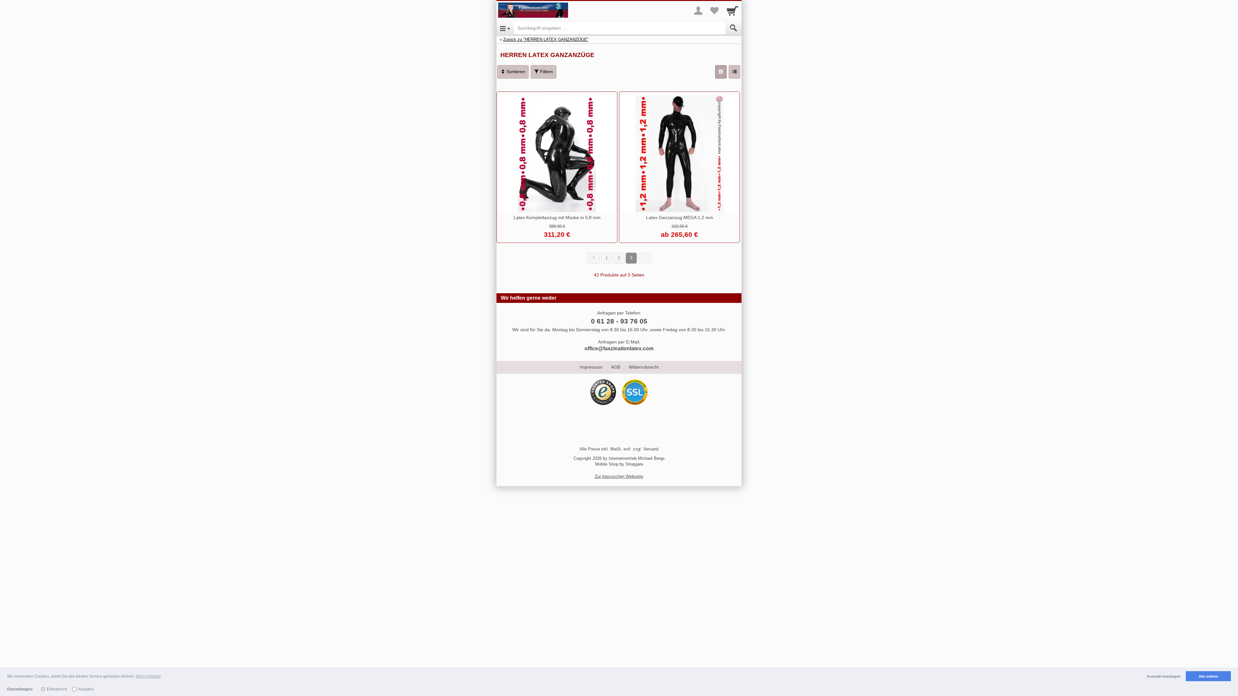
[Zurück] (593, 258)
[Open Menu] (505, 28)
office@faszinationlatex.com (619, 348)
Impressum (591, 367)
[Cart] (732, 10)
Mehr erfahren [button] (148, 676)
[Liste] (734, 72)
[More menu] (698, 10)
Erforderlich (57, 689)
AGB (615, 367)
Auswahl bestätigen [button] (1164, 676)
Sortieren (515, 71)
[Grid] (721, 72)
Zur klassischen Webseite (619, 476)
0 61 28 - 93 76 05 (619, 321)
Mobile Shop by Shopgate (619, 464)
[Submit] (733, 28)
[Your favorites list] (714, 10)
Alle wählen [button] (1208, 676)
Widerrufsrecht (644, 367)
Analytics (86, 689)
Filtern (546, 71)
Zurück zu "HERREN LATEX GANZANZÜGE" (546, 39)
